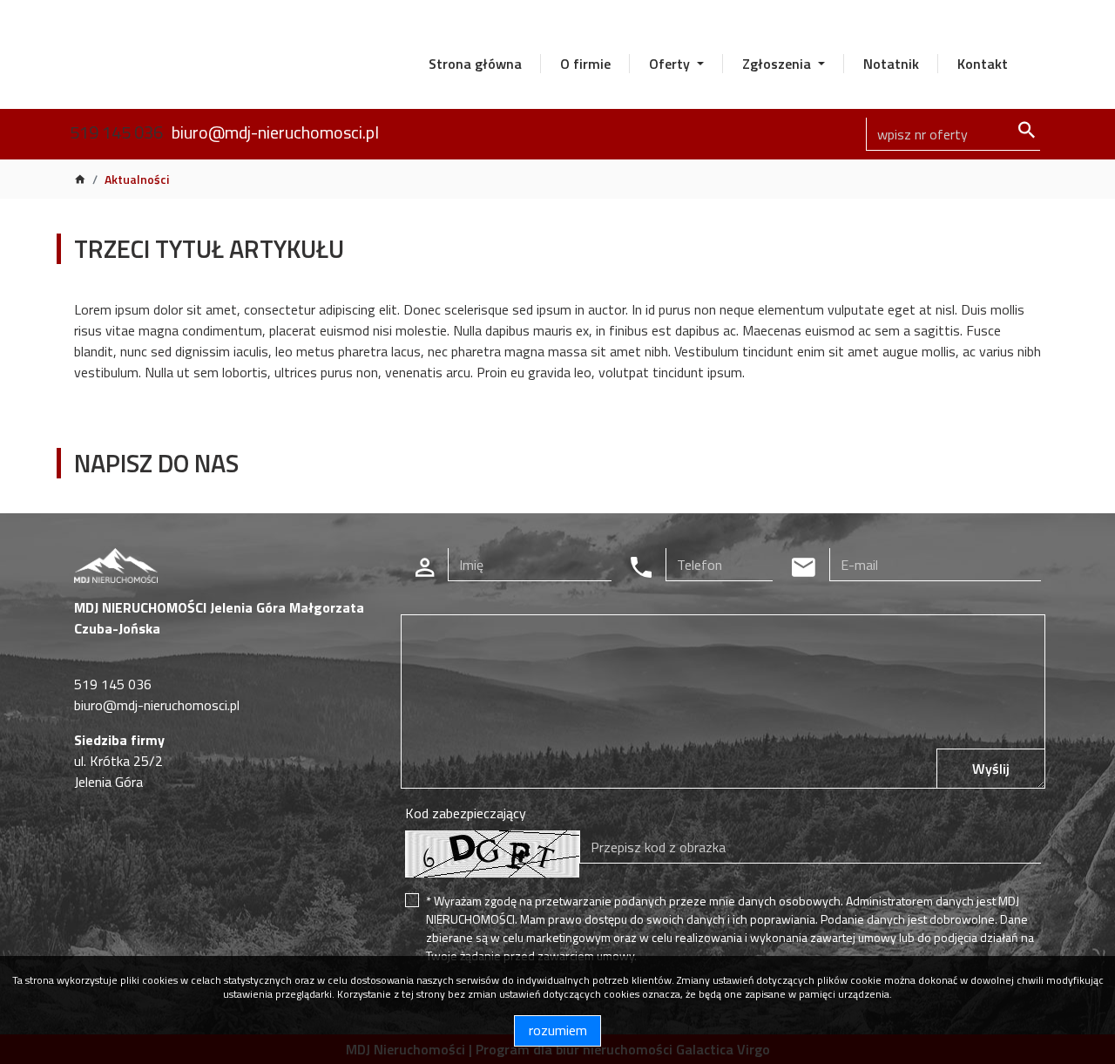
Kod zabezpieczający (465, 813)
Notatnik (891, 63)
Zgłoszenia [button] (778, 63)
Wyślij (991, 768)
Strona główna (475, 63)
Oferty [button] (671, 63)
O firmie (585, 63)
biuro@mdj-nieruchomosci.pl (275, 132)
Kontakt (982, 63)
